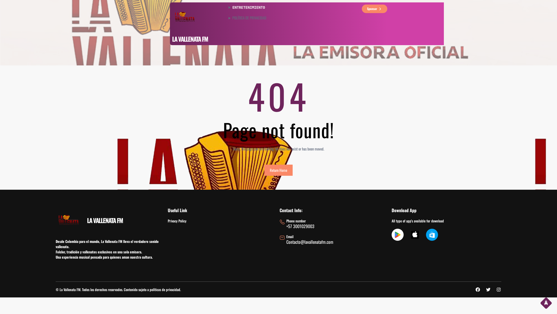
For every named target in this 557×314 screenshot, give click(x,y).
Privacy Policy (177, 221)
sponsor (372, 8)
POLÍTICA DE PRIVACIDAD (249, 17)
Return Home (278, 170)
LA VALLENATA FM (190, 38)
